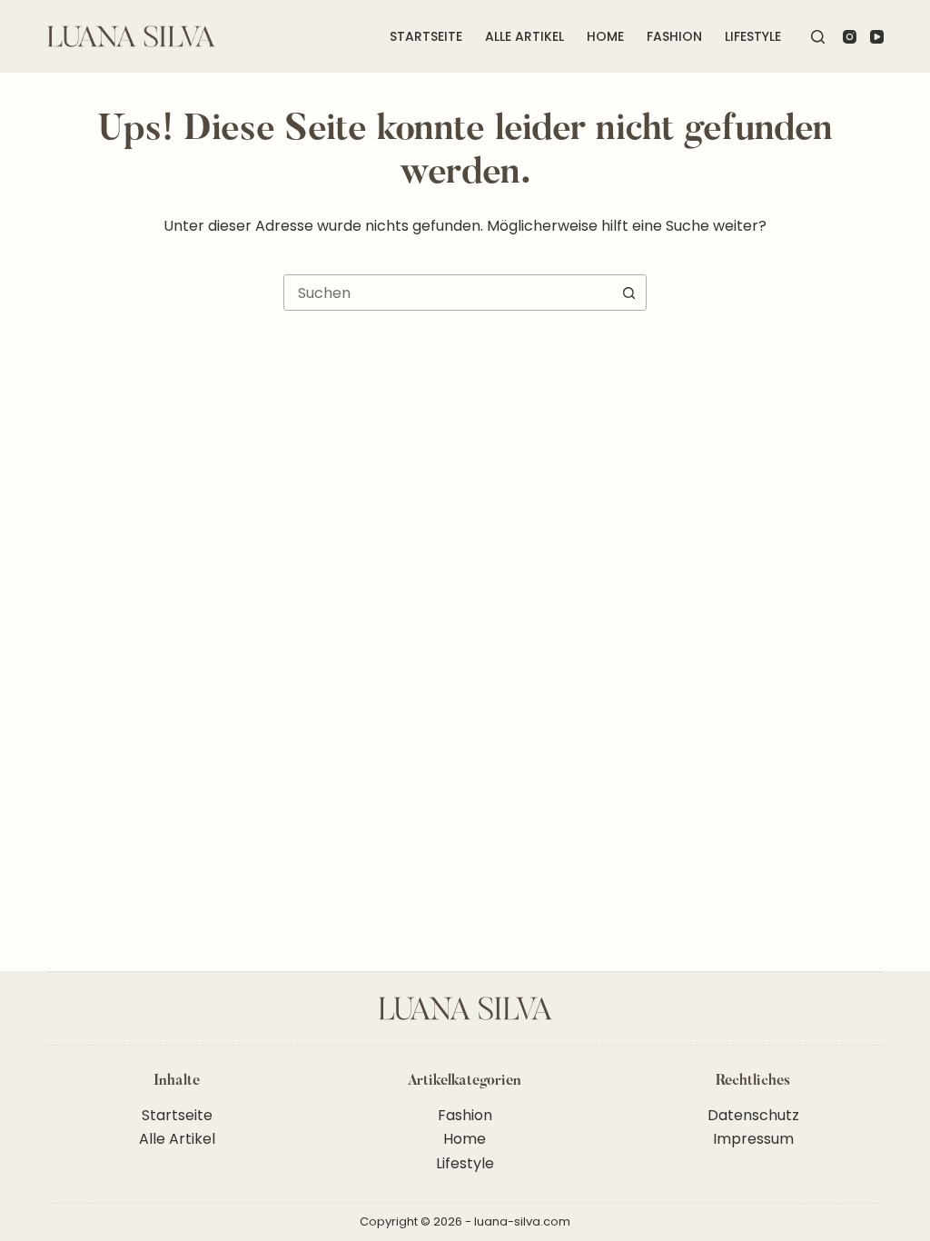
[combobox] (447, 292)
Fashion (674, 36)
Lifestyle (753, 36)
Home (605, 36)
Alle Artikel (524, 36)
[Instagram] (849, 37)
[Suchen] (818, 37)
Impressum (753, 1138)
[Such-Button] (628, 292)
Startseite (426, 36)
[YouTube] (877, 37)
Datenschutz (753, 1115)
